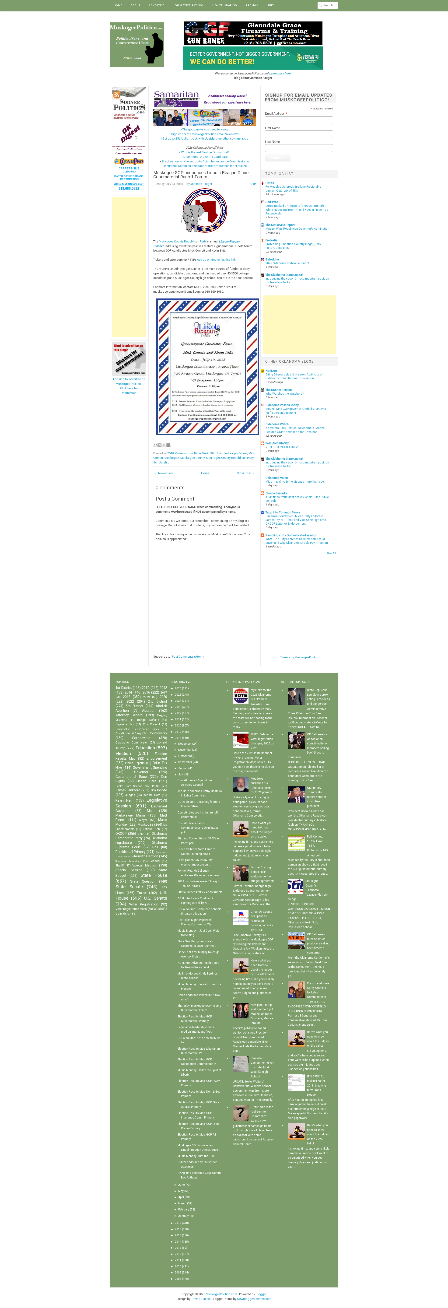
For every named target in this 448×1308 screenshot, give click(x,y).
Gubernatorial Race (188, 453)
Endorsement (157, 759)
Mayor (143, 820)
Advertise (156, 5)
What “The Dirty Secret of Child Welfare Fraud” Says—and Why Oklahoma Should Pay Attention (297, 540)
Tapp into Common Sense (283, 512)
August (183, 768)
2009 (178, 1272)
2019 (146, 697)
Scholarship (161, 462)
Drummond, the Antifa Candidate (205, 156)
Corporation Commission (132, 742)
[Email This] (155, 445)
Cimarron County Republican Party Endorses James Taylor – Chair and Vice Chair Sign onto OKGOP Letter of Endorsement (296, 520)
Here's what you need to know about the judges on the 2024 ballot (318, 1134)
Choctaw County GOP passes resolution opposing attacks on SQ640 (262, 921)
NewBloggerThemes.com (254, 1299)
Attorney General (129, 715)
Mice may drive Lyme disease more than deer (295, 481)
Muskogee (171, 457)
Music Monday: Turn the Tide (196, 1156)
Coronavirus (141, 738)
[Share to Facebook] (168, 445)
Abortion (148, 711)
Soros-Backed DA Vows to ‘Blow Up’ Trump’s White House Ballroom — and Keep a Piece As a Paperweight (297, 209)
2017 (164, 692)
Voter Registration (143, 904)
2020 (163, 697)
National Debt (152, 829)
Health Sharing (224, 5)
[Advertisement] (129, 267)
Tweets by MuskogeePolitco (299, 657)
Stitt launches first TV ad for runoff (200, 892)
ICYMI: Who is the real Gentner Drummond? (262, 1111)
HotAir (270, 183)
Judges (130, 795)
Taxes (141, 893)
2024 (178, 700)
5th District (135, 706)
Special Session (129, 870)
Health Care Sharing (129, 786)
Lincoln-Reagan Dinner (232, 453)
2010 (145, 688)
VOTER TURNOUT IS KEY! (282, 447)
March (182, 1203)
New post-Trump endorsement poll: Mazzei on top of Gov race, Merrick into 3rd (262, 1014)
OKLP (140, 833)
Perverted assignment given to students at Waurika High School (262, 1067)
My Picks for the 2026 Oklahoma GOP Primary (261, 694)
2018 (170, 453)
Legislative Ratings (188, 5)
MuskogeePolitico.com (221, 1294)
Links (270, 5)
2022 (130, 702)
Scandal (155, 861)
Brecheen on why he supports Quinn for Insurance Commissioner (205, 161)
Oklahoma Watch (277, 424)
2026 (178, 688)
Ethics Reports (135, 763)
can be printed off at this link (216, 259)
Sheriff (120, 865)
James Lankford (128, 790)
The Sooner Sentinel (279, 390)
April (181, 1197)
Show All (331, 553)
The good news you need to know (205, 129)
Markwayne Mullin (130, 815)
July (181, 774)
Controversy (158, 733)
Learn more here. (280, 73)
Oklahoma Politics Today (282, 405)
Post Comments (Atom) (188, 656)
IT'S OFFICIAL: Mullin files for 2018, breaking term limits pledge (316, 1085)
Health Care (146, 781)
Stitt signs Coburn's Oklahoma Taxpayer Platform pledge (308, 890)
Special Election (144, 865)
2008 (178, 1278)
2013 (178, 1247)
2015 (178, 1235)
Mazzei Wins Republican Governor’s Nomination (297, 228)
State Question (143, 882)
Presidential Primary (131, 852)
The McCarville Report (280, 225)
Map (150, 811)
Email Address (276, 114)
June (181, 1184)
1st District (124, 688)
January (183, 1215)
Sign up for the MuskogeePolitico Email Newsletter (205, 134)
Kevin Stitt (209, 453)
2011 (178, 1260)
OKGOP (121, 834)
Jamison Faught (201, 184)
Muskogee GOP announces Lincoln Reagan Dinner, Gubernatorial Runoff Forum (202, 175)
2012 (163, 688)
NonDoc (271, 370)
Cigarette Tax (125, 724)
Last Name (272, 142)
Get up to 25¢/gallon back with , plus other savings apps (205, 138)
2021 (178, 719)
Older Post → (246, 473)
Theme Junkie (200, 1299)
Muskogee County (192, 457)
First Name (272, 128)
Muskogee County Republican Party (182, 241)
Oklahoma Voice (277, 478)
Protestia (271, 240)
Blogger (261, 1294)
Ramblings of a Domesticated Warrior (291, 535)
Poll (155, 847)
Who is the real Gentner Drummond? (205, 152)
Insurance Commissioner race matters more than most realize (205, 166)
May (181, 1191)
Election (123, 753)
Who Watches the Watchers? (285, 393)
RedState (272, 202)
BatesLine (272, 259)
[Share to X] (164, 445)
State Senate (129, 886)
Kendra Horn (152, 795)
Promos (251, 5)
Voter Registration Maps (131, 909)
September (185, 762)
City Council (151, 724)
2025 (178, 694)
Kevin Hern (124, 801)
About (135, 5)
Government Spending (150, 768)
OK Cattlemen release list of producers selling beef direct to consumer (318, 943)
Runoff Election (146, 856)
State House (154, 875)
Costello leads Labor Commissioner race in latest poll (198, 828)
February (183, 1209)
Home (118, 5)
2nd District (157, 702)
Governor (141, 772)
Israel (155, 786)
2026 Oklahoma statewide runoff (287, 263)
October (183, 756)
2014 (128, 692)
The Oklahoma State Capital (284, 275)
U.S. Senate (155, 898)
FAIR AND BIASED (278, 443)
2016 (146, 692)
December (185, 743)
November (184, 749)
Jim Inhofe (158, 790)
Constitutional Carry (128, 733)
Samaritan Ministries (128, 861)
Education (145, 747)
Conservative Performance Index (137, 729)
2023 (178, 707)
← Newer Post (164, 473)
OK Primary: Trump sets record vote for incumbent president (316, 797)
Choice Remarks (276, 493)
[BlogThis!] (160, 445)
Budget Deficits (148, 720)
